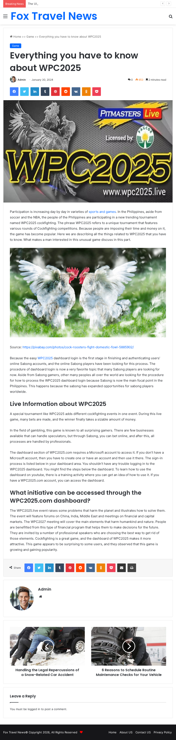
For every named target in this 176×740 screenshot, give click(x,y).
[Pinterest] (55, 91)
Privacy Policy (163, 732)
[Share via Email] (121, 567)
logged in (34, 709)
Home (16, 36)
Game (30, 36)
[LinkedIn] (34, 91)
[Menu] (5, 18)
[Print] (131, 567)
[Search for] (170, 18)
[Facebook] (14, 91)
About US (126, 732)
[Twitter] (24, 91)
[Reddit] (65, 91)
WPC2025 (45, 358)
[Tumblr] (45, 91)
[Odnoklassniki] (86, 91)
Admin (22, 79)
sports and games (102, 212)
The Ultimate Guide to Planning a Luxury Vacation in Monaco (68, 3)
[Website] (40, 596)
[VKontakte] (76, 91)
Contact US (143, 732)
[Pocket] (96, 91)
